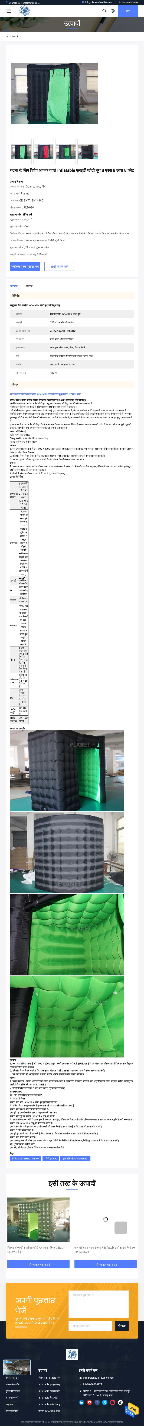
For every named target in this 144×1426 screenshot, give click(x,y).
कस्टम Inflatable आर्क (49, 1411)
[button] (23, 1228)
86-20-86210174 (129, 2)
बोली (128, 11)
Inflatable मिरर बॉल (47, 1397)
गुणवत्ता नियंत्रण (13, 1391)
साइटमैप (9, 1404)
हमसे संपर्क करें (12, 1397)
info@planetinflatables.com (98, 2)
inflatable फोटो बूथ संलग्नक (25, 1158)
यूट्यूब (89, 1402)
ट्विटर (104, 1402)
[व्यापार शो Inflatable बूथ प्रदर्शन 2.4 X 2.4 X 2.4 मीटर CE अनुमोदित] (105, 1219)
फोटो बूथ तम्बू (50, 1158)
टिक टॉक (120, 1402)
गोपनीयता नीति (12, 1411)
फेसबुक (97, 1402)
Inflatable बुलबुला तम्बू (49, 1384)
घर (7, 36)
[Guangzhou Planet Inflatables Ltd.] (24, 11)
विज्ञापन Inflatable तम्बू (49, 1377)
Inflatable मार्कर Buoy (49, 1404)
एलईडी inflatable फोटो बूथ (75, 1158)
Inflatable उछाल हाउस (49, 1391)
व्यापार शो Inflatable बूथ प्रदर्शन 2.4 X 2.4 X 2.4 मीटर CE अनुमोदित (103, 1250)
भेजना (122, 1326)
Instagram (112, 1402)
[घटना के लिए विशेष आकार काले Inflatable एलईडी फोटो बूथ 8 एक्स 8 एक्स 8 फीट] (54, 93)
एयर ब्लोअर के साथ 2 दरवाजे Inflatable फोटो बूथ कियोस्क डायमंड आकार (37, 1250)
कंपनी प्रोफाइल (12, 1377)
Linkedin (81, 1402)
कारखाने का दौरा (12, 1384)
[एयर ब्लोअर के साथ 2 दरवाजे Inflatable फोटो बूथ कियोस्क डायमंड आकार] (38, 1219)
